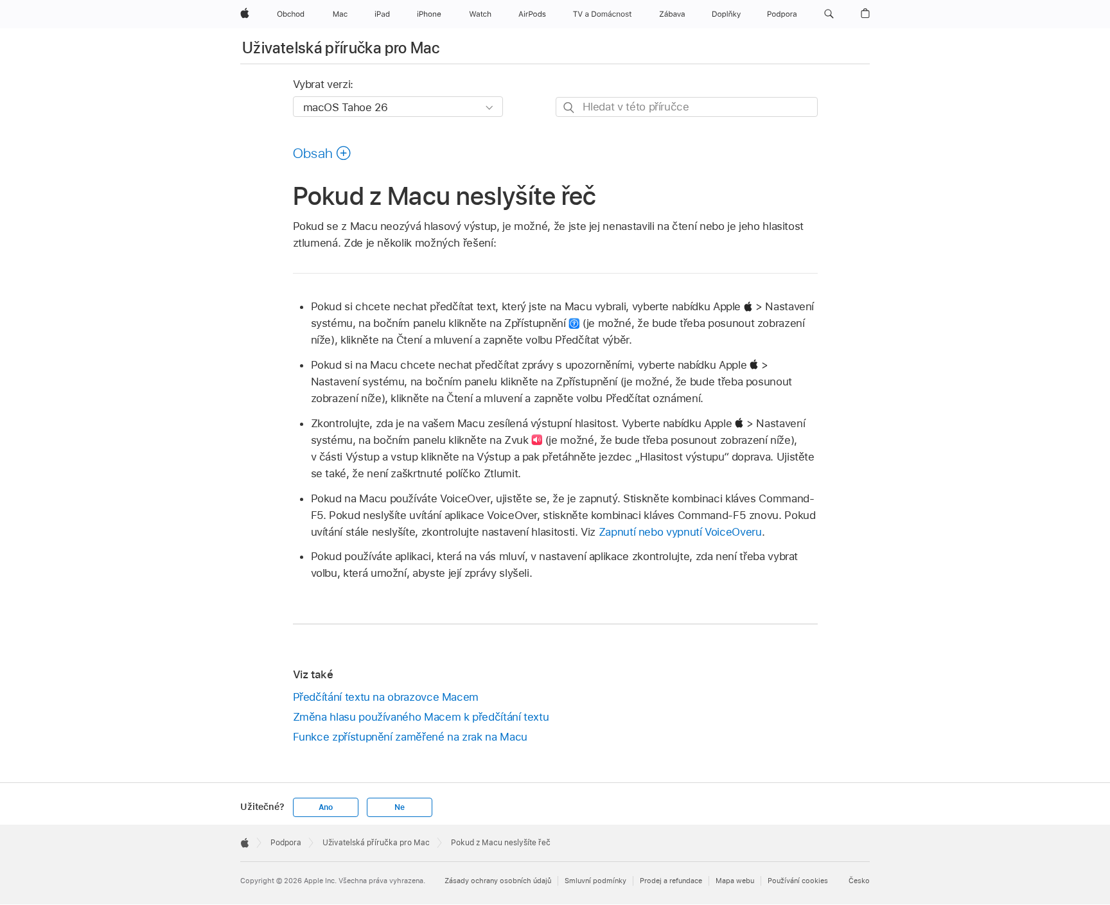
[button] (829, 14)
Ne (399, 807)
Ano (326, 807)
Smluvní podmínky (595, 880)
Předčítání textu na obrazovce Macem (386, 696)
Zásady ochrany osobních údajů (498, 880)
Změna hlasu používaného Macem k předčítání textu (421, 716)
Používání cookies (798, 880)
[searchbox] (687, 107)
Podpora (285, 842)
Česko (859, 880)
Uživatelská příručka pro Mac (340, 48)
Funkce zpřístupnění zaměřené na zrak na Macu (410, 736)
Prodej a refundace (671, 880)
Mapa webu (735, 880)
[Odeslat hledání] (569, 107)
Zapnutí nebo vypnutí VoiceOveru (680, 531)
